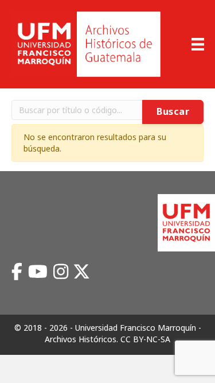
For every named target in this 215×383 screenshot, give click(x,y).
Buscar (173, 111)
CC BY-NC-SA (145, 339)
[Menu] (197, 44)
